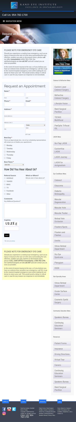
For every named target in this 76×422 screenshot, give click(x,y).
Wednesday (11, 152)
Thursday (10, 155)
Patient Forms (42, 408)
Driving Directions (48, 413)
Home (58, 408)
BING (8, 184)
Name (7, 91)
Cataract (68, 408)
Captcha (7, 220)
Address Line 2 (8, 122)
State (27, 127)
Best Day (8, 137)
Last (27, 97)
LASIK (58, 410)
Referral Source (10, 175)
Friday (9, 158)
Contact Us (60, 413)
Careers (46, 410)
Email (28, 101)
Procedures (64, 410)
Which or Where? (32, 175)
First (5, 97)
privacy (13, 240)
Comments (8, 199)
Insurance (51, 410)
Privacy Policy (51, 415)
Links (70, 411)
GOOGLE (10, 178)
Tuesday (10, 148)
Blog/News (65, 411)
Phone (7, 101)
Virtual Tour (41, 411)
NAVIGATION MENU (13, 21)
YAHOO (9, 181)
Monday (9, 145)
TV (8, 188)
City (5, 129)
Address (8, 109)
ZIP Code (27, 134)
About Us (63, 408)
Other (8, 194)
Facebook (10, 191)
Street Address (8, 116)
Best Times (9, 162)
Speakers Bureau (43, 415)
